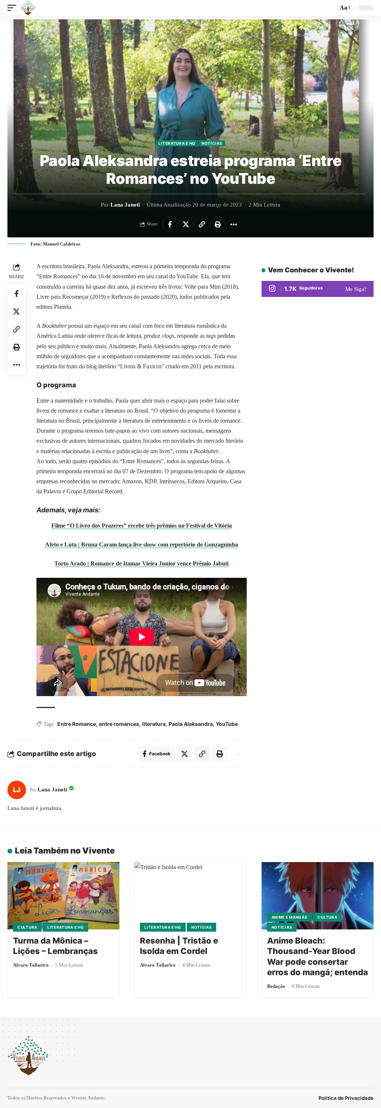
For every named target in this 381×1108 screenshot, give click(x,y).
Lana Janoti (125, 205)
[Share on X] (185, 224)
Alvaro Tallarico (31, 965)
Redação (276, 986)
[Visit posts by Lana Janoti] (16, 790)
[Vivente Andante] (28, 8)
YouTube (227, 724)
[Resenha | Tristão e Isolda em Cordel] (190, 895)
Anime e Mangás (290, 917)
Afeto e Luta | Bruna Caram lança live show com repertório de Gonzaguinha (141, 544)
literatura (154, 724)
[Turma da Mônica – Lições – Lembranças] (63, 895)
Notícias (212, 143)
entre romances (119, 724)
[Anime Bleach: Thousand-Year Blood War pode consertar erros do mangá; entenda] (318, 895)
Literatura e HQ (177, 143)
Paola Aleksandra (191, 724)
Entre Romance (76, 724)
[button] (13, 8)
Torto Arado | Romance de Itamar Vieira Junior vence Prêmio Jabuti (141, 563)
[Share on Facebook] (169, 224)
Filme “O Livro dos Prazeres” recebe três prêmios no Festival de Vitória (141, 525)
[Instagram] (318, 289)
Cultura (27, 927)
